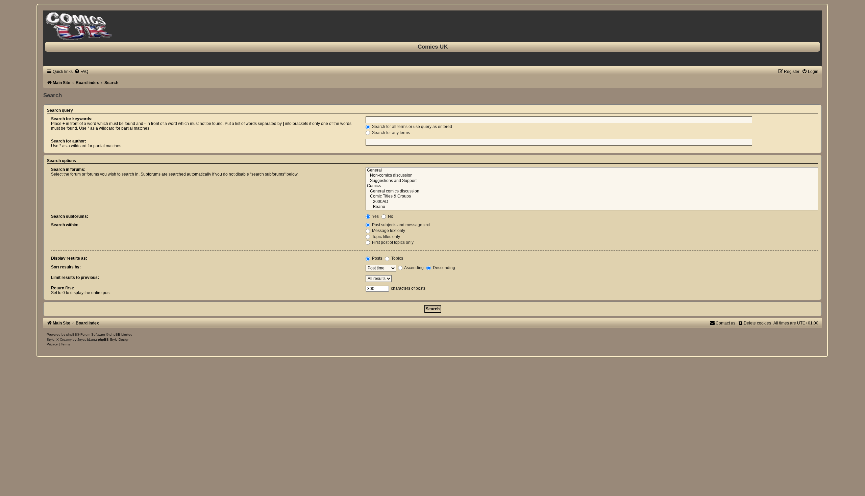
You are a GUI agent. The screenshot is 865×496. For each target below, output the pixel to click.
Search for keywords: (72, 118)
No (390, 216)
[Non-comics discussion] (591, 175)
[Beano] (591, 207)
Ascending (413, 267)
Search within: (64, 225)
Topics (396, 258)
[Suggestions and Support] (591, 181)
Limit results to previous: (75, 277)
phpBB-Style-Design (113, 339)
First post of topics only (392, 242)
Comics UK (433, 47)
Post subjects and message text (400, 225)
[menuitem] (81, 71)
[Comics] (591, 186)
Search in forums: (68, 169)
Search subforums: (69, 216)
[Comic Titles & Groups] (591, 196)
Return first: (62, 288)
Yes (375, 216)
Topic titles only (385, 236)
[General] (591, 170)
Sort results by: (66, 267)
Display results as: (69, 258)
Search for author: (68, 141)
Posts (376, 258)
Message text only (388, 230)
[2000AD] (591, 202)
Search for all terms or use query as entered (411, 126)
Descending (443, 267)
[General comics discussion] (591, 191)
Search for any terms (390, 132)
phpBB (71, 334)
